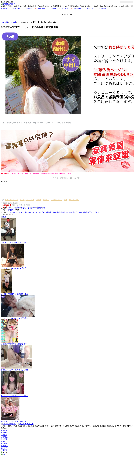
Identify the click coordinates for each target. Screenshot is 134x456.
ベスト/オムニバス (11, 200)
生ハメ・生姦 (74, 200)
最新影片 (4, 8)
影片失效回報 (75, 178)
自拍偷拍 (77, 8)
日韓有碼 (29, 8)
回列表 (10, 210)
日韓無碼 (16, 8)
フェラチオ (30, 200)
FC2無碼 (65, 8)
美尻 (65, 200)
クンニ (22, 200)
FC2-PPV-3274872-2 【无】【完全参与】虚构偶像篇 (27, 208)
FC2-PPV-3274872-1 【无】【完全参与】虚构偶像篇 (37, 22)
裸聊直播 (4, 450)
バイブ (38, 200)
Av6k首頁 (4, 22)
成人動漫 (102, 8)
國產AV (53, 8)
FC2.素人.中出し (56, 200)
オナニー (46, 200)
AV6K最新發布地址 (126, 6)
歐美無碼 (90, 8)
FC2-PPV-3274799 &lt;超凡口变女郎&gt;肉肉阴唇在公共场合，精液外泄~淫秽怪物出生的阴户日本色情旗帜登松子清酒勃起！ (53, 212)
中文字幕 (41, 8)
